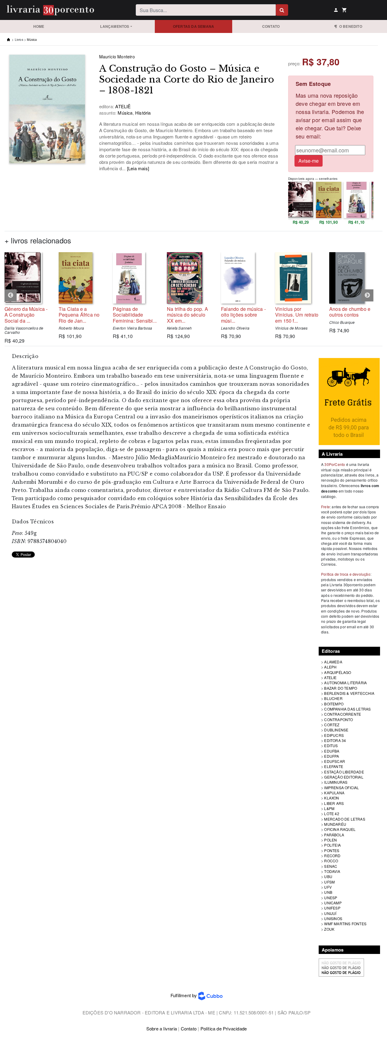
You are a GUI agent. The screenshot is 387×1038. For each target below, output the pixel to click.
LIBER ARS (334, 803)
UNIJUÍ (330, 913)
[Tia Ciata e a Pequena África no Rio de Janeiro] (81, 278)
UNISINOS (333, 918)
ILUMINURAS (335, 782)
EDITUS (331, 745)
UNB (328, 892)
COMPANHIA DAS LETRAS (347, 708)
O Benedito (349, 26)
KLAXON (331, 797)
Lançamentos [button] (114, 26)
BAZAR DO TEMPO (340, 688)
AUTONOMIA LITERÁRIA (345, 682)
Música (32, 39)
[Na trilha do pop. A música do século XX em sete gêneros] (189, 278)
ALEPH (330, 666)
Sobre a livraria (161, 1028)
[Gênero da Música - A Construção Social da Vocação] (27, 278)
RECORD (332, 855)
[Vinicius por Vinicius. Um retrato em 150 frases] (297, 278)
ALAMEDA (333, 661)
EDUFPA (331, 756)
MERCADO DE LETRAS (344, 819)
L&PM (329, 808)
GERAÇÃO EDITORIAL (343, 776)
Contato (271, 26)
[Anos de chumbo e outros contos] (351, 278)
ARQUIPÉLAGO (337, 672)
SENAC (330, 866)
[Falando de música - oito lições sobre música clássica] (243, 278)
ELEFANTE (333, 766)
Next (367, 295)
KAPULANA (334, 792)
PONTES (331, 850)
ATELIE (330, 677)
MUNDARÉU (335, 824)
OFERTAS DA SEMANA (193, 26)
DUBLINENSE (336, 729)
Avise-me (308, 160)
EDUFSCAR (334, 761)
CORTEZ (331, 724)
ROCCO (331, 860)
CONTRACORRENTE (342, 714)
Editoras (331, 651)
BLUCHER (333, 698)
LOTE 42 (331, 813)
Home (38, 26)
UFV (328, 887)
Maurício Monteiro (117, 57)
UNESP (330, 897)
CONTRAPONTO (338, 719)
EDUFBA (331, 750)
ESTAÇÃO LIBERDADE (344, 771)
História (142, 112)
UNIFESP (332, 907)
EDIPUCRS (334, 735)
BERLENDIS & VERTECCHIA (349, 693)
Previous (11, 295)
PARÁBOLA (334, 834)
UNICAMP (332, 902)
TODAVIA (332, 871)
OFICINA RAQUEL (340, 829)
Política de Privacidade (223, 1028)
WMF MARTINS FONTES (345, 923)
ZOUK (329, 929)
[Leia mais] (138, 168)
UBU (328, 876)
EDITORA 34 (335, 740)
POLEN (330, 839)
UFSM (329, 881)
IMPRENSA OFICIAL (341, 787)
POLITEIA (332, 845)
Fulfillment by (184, 995)
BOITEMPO (333, 703)
